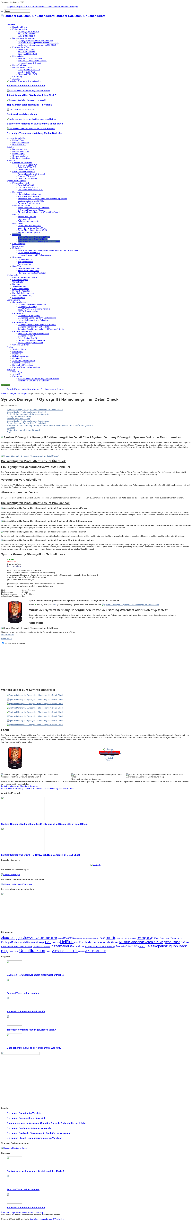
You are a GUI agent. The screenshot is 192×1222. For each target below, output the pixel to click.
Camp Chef (119, 938)
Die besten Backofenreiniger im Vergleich (29, 1128)
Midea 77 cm (18, 140)
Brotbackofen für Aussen (29, 203)
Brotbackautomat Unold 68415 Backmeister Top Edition (42, 199)
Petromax (46, 947)
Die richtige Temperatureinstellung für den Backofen (34, 133)
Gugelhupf (17, 358)
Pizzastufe (77, 946)
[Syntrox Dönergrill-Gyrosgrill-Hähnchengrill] (35, 695)
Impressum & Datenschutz (22, 1212)
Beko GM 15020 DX (27, 167)
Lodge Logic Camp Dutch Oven (32, 228)
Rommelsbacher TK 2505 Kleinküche (34, 255)
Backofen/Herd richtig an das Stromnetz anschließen (35, 123)
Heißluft (67, 942)
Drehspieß (144, 938)
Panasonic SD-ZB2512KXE (30, 196)
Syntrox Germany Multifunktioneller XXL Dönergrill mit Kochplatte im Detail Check (44, 824)
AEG (33, 938)
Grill (48, 942)
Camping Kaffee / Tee (22, 331)
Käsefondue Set (25, 219)
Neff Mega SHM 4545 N (28, 31)
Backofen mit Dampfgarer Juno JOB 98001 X (38, 45)
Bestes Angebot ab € (109, 752)
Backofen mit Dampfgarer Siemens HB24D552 (38, 43)
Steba (142, 946)
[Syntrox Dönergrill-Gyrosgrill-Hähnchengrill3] (35, 708)
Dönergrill (16, 234)
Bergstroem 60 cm (20, 142)
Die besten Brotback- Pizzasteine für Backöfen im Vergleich (38, 1133)
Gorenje (40, 942)
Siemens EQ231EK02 (27, 74)
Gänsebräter (18, 282)
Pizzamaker (59, 946)
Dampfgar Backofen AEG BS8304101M (35, 40)
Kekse (76, 942)
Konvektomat (18, 246)
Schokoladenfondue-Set (28, 221)
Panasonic (38, 947)
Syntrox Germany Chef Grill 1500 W (34, 237)
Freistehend (18, 942)
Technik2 (16, 79)
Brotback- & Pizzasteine (22, 365)
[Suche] (2, 11)
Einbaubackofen (19, 29)
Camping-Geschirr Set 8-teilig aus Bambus (37, 324)
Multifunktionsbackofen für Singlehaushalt (149, 942)
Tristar (16, 951)
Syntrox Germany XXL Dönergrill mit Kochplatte (39, 241)
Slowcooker (17, 257)
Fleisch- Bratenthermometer (24, 277)
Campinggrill (17, 313)
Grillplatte (56, 942)
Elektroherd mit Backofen (23, 172)
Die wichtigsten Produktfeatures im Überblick (26, 412)
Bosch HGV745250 (26, 169)
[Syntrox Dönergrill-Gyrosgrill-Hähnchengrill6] (35, 720)
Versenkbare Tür (65, 951)
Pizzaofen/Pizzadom (21, 205)
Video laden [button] (6, 639)
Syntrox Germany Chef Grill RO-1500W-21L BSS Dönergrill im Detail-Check (37, 788)
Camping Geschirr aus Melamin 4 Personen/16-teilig (41, 329)
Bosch (110, 938)
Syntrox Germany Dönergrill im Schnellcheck (26, 423)
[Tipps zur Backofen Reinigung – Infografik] (26, 100)
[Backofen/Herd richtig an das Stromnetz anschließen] (31, 119)
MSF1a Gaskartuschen (28, 311)
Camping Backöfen (20, 345)
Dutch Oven (17, 223)
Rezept (87, 947)
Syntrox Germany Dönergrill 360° (33, 239)
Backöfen (11, 25)
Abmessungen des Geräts (18, 419)
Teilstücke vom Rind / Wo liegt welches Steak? (31, 95)
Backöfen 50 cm (19, 27)
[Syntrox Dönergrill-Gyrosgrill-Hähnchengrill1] (35, 699)
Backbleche (17, 354)
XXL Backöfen (95, 951)
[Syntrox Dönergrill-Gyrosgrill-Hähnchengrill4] (35, 712)
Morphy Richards (25, 261)
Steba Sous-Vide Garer (28, 270)
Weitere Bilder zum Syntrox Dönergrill (23, 430)
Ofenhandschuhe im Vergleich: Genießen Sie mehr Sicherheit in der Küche (46, 1123)
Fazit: (9, 432)
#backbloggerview (15, 938)
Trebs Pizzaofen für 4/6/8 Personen (33, 208)
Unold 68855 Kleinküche (29, 252)
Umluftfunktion (32, 950)
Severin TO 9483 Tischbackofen (32, 61)
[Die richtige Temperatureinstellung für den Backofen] (31, 128)
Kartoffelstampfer (20, 279)
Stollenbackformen (20, 356)
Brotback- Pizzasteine (22, 291)
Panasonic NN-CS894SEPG (30, 190)
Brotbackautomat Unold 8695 (31, 201)
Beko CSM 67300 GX (27, 178)
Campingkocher (19, 302)
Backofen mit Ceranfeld (22, 67)
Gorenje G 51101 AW (27, 165)
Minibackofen (18, 56)
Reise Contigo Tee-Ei (27, 338)
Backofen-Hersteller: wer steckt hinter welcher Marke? (35, 975)
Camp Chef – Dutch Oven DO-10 (32, 230)
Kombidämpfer (18, 243)
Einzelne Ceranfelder (16, 138)
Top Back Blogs (19, 349)
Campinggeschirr (20, 322)
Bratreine (16, 284)
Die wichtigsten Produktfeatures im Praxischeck (28, 421)
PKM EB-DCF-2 (19, 145)
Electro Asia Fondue (27, 217)
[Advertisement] (85, 666)
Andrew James (24, 264)
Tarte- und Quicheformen (23, 360)
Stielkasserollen (19, 286)
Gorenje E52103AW (27, 176)
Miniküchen (112, 942)
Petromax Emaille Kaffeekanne (31, 340)
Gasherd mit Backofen (22, 163)
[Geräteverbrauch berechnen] (20, 109)
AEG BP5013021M (26, 34)
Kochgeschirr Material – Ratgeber (19, 786)
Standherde (12, 160)
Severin (120, 946)
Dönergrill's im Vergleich (18, 393)
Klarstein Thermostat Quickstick (32, 273)
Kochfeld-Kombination (92, 942)
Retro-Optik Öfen (20, 65)
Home (3, 393)
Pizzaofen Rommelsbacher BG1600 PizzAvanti (38, 212)
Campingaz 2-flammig (28, 306)
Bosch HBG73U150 (26, 49)
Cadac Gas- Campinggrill (29, 315)
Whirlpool (81, 951)
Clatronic (127, 938)
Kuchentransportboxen (22, 363)
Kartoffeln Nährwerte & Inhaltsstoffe (26, 85)
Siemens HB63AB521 (27, 54)
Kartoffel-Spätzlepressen (23, 293)
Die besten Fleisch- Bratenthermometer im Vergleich (34, 1138)
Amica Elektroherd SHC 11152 (31, 174)
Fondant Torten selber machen (26, 367)
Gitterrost (30, 942)
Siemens (132, 946)
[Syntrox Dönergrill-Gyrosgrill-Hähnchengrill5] (35, 716)
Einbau (155, 938)
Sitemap (39, 1212)
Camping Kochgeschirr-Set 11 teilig (33, 327)
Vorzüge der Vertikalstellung (19, 416)
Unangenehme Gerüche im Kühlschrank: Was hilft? (34, 1048)
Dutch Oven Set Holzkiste (29, 226)
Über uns (5, 1212)
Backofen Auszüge (20, 151)
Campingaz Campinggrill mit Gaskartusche (37, 318)
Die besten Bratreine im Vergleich (24, 1113)
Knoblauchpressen (20, 288)
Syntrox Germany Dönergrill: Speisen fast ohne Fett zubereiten (35, 410)
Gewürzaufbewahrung (22, 295)
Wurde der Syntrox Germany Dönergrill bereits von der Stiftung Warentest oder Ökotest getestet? (50, 425)
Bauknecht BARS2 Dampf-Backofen (86, 938)
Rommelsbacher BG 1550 (29, 63)
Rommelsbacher (98, 946)
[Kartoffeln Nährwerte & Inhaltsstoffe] (24, 81)
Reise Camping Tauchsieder (30, 342)
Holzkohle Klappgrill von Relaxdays (33, 320)
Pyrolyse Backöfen (20, 47)
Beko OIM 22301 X (26, 36)
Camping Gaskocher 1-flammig (32, 304)
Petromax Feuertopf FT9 (29, 232)
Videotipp (11, 428)
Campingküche (13, 300)
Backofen (68, 938)
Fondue (15, 214)
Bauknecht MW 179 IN (28, 187)
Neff (183, 942)
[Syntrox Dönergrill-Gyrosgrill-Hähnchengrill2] (35, 703)
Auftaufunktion (47, 938)
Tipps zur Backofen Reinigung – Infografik (29, 104)
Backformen (17, 351)
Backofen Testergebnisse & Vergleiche (47, 1219)
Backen (10, 347)
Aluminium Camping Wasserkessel (33, 333)
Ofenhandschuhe (20, 156)
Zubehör (10, 147)
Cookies (133, 938)
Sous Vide (16, 266)
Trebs (11, 951)
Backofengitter (18, 154)
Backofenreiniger (19, 149)
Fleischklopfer (18, 297)
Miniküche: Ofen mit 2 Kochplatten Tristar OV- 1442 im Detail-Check (48, 250)
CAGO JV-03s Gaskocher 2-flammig (34, 309)
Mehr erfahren (7, 634)
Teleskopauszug (159, 946)
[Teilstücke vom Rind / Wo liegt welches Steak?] (28, 90)
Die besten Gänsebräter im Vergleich (26, 1118)
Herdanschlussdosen (21, 158)
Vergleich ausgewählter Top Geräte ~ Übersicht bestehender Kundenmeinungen (42, 6)
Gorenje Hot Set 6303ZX (29, 70)
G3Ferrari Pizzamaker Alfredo (31, 210)
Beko (102, 938)
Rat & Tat (11, 369)
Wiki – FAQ (17, 372)
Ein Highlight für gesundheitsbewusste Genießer (28, 414)
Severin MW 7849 (26, 185)
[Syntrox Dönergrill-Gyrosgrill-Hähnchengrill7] (35, 725)
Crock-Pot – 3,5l (25, 259)
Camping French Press (28, 336)
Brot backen (17, 192)
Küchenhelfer (13, 275)
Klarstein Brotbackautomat (29, 194)
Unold (48, 951)
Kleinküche (17, 248)
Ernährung (17, 76)
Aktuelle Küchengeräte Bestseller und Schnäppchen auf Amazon (35, 389)
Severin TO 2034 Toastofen (30, 58)
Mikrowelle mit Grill (20, 183)
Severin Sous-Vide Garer (29, 268)
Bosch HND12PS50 (26, 72)
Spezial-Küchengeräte (16, 181)
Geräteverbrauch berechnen (22, 114)
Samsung (111, 947)
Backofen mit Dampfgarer (23, 38)
